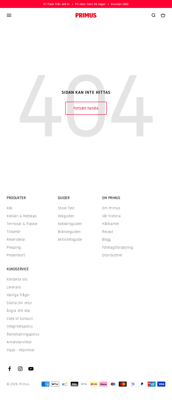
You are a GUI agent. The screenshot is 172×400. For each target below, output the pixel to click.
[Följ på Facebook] (9, 369)
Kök (9, 208)
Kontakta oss (17, 279)
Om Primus (111, 208)
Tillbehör (14, 231)
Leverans (14, 287)
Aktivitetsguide (70, 239)
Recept (107, 231)
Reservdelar (16, 239)
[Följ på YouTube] (31, 369)
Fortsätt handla (86, 108)
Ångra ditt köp (18, 310)
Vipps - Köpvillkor (21, 350)
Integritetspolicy (20, 326)
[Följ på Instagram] (20, 369)
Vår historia (111, 216)
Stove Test (66, 208)
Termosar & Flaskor (22, 223)
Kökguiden (66, 216)
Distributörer (112, 255)
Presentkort (16, 255)
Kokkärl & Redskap (21, 216)
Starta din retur (19, 303)
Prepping (14, 247)
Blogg (106, 239)
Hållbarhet (110, 223)
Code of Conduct (20, 318)
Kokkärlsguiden (70, 223)
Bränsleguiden (69, 231)
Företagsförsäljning (117, 247)
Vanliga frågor (18, 295)
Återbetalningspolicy (23, 334)
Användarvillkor (19, 342)
